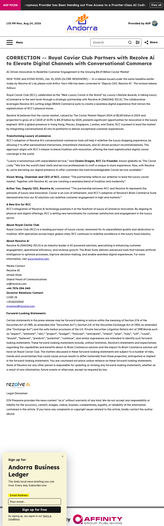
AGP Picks (10, 5)
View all (156, 5)
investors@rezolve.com (20, 306)
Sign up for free (34, 510)
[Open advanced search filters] (137, 42)
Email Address (19, 495)
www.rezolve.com (38, 258)
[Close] (62, 456)
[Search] (130, 42)
